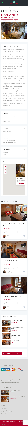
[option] (14, 30)
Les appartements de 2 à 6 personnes (9, 7)
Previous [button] (3, 30)
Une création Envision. (5, 424)
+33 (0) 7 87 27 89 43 (11, 380)
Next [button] (24, 30)
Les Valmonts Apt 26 (12, 296)
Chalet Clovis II (22, 179)
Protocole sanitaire (6, 413)
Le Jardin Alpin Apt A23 (17, 320)
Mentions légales (5, 410)
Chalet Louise (15, 340)
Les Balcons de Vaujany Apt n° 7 (17, 396)
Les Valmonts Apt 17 (11, 261)
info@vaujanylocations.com (12, 382)
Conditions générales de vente (8, 411)
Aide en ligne (4, 408)
